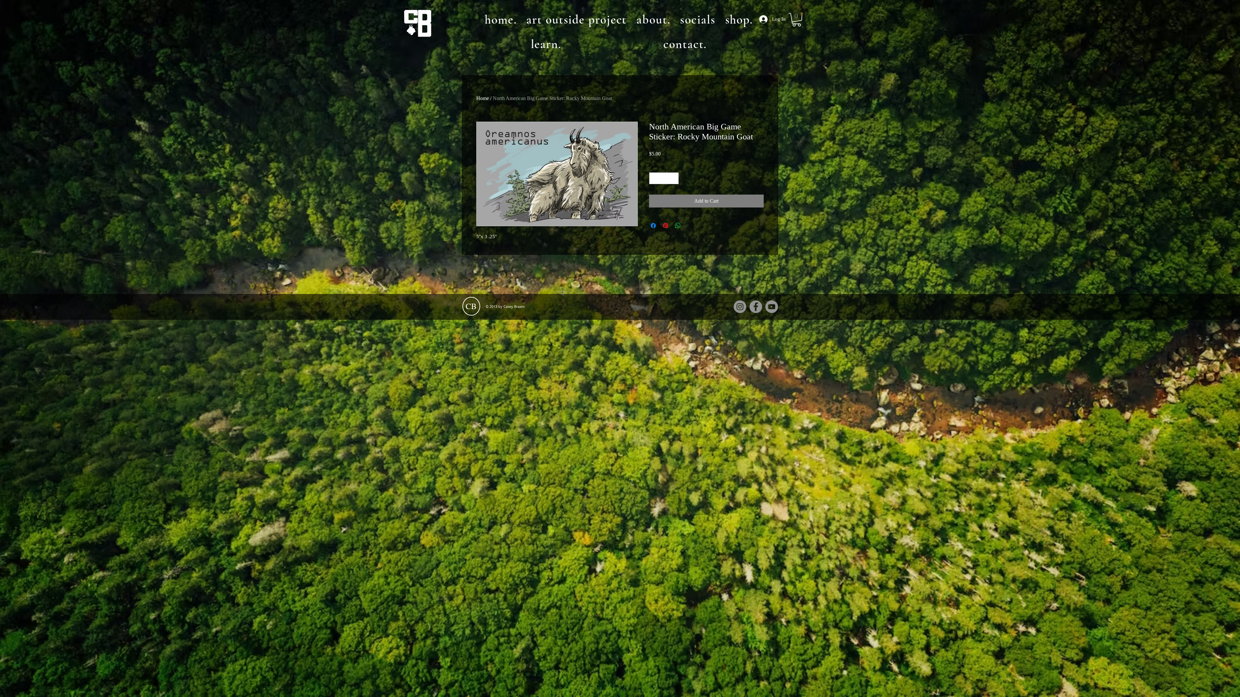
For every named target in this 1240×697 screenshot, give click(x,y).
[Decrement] (654, 178)
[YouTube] (771, 306)
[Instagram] (740, 306)
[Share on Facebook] (653, 225)
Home (482, 98)
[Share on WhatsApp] (678, 225)
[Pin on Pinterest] (665, 225)
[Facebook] (755, 306)
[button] (797, 19)
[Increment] (674, 178)
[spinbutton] (664, 178)
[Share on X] (690, 225)
